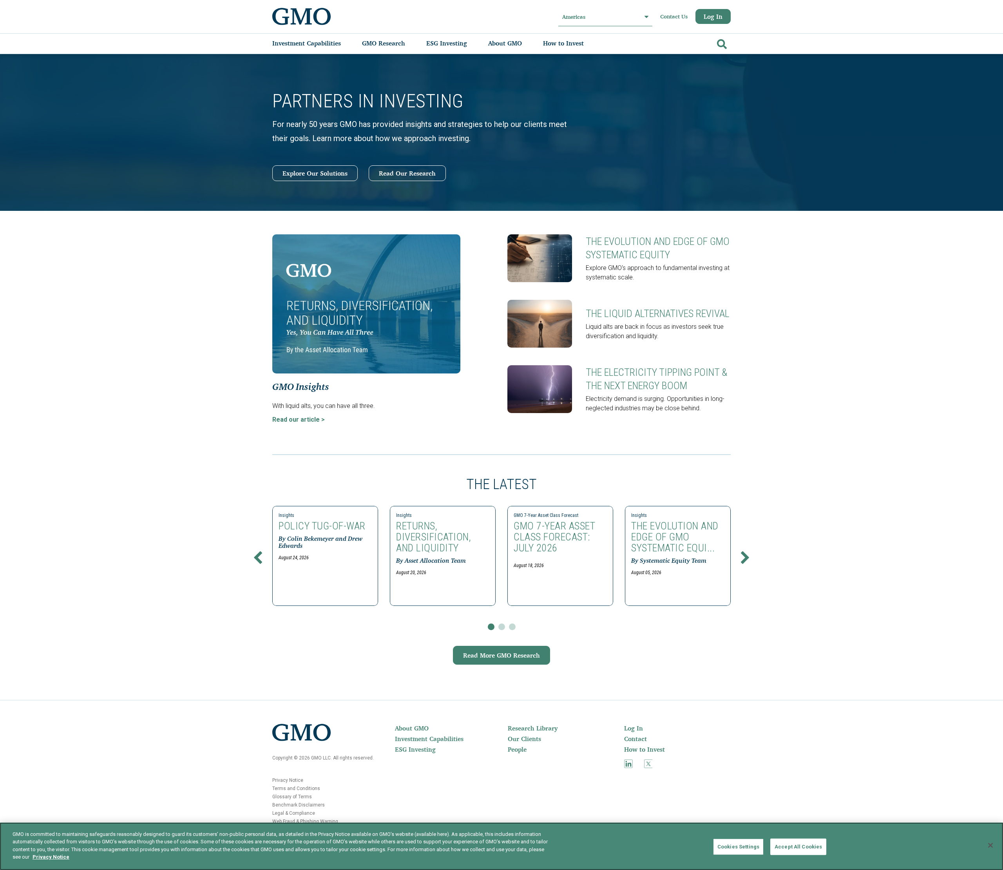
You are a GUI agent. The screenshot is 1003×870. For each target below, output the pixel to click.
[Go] (721, 42)
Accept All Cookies (798, 847)
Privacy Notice (287, 780)
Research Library (533, 728)
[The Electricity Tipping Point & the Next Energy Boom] (542, 389)
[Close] (990, 845)
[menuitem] (314, 43)
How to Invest (644, 749)
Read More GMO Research (501, 655)
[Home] (301, 16)
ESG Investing (415, 749)
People (517, 749)
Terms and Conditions (296, 788)
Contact (635, 739)
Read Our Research (407, 173)
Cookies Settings (738, 847)
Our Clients (524, 739)
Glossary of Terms (292, 796)
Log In (713, 16)
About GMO (412, 728)
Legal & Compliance (293, 813)
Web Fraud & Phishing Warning (305, 821)
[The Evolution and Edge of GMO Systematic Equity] (542, 258)
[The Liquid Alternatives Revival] (542, 324)
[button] (258, 559)
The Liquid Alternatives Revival (658, 313)
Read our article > (298, 419)
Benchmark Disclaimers (298, 805)
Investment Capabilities (429, 739)
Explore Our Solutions (315, 173)
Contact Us (674, 16)
